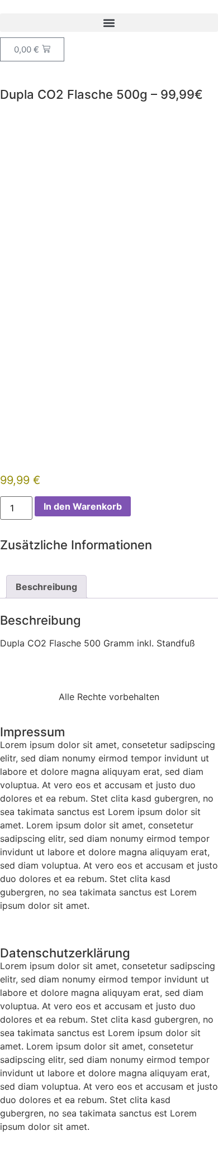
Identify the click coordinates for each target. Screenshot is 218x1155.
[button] (109, 22)
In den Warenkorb (83, 506)
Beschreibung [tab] (46, 586)
